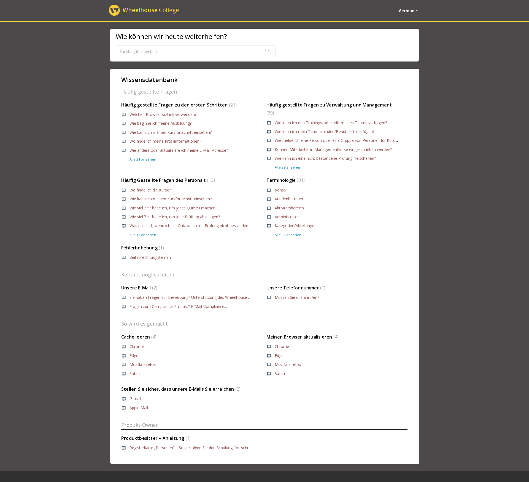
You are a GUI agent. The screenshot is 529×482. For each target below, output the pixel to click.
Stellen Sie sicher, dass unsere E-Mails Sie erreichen (180, 389)
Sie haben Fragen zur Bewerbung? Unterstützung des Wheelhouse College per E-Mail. (205, 297)
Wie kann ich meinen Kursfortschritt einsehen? (170, 132)
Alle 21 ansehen (142, 159)
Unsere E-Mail (138, 288)
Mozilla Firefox (142, 364)
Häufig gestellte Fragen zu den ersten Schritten (178, 105)
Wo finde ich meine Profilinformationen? (165, 141)
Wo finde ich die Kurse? (150, 190)
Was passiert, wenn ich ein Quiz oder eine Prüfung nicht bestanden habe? (194, 225)
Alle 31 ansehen (288, 234)
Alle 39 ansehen (288, 167)
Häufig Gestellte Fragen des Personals (167, 180)
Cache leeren (138, 337)
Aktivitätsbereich (289, 208)
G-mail (135, 398)
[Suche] (268, 51)
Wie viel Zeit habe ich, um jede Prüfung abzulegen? (174, 216)
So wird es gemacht (144, 323)
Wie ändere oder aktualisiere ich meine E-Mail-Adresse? (178, 150)
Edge (133, 355)
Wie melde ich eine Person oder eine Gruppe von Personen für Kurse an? (339, 140)
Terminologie (284, 180)
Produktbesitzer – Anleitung (155, 438)
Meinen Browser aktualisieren (301, 337)
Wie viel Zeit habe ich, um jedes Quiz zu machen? (173, 208)
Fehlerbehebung (142, 248)
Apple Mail (138, 407)
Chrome (136, 346)
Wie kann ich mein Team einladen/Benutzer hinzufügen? (324, 131)
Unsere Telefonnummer (295, 288)
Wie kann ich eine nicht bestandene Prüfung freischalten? (325, 158)
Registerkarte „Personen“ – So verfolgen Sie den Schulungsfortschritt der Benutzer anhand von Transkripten (225, 447)
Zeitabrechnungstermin (150, 257)
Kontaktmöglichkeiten (147, 274)
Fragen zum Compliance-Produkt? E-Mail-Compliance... (178, 306)
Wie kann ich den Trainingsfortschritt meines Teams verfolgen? (331, 122)
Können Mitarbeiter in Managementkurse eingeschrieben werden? (333, 149)
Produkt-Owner (139, 425)
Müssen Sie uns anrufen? (297, 297)
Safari (134, 373)
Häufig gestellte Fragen (149, 91)
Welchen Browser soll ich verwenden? (162, 114)
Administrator (287, 216)
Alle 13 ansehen (142, 234)
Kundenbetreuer (289, 198)
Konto (280, 190)
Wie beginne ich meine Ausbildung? (160, 123)
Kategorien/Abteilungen (296, 225)
